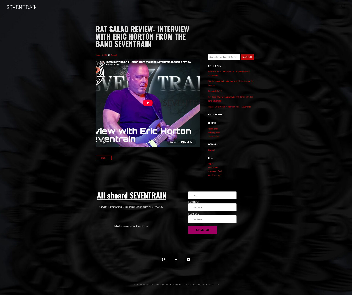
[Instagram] (163, 259)
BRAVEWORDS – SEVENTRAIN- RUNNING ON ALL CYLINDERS (229, 73)
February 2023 (214, 132)
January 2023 (213, 136)
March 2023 (213, 128)
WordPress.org (214, 175)
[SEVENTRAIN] (22, 7)
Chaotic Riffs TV (215, 91)
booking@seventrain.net (139, 226)
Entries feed (213, 167)
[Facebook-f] (176, 259)
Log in (210, 163)
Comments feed (215, 171)
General (114, 55)
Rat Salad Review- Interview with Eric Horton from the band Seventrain (230, 98)
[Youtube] (188, 259)
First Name (193, 202)
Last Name (193, 214)
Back (103, 158)
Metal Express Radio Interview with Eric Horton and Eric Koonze (231, 83)
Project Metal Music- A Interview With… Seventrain (229, 106)
